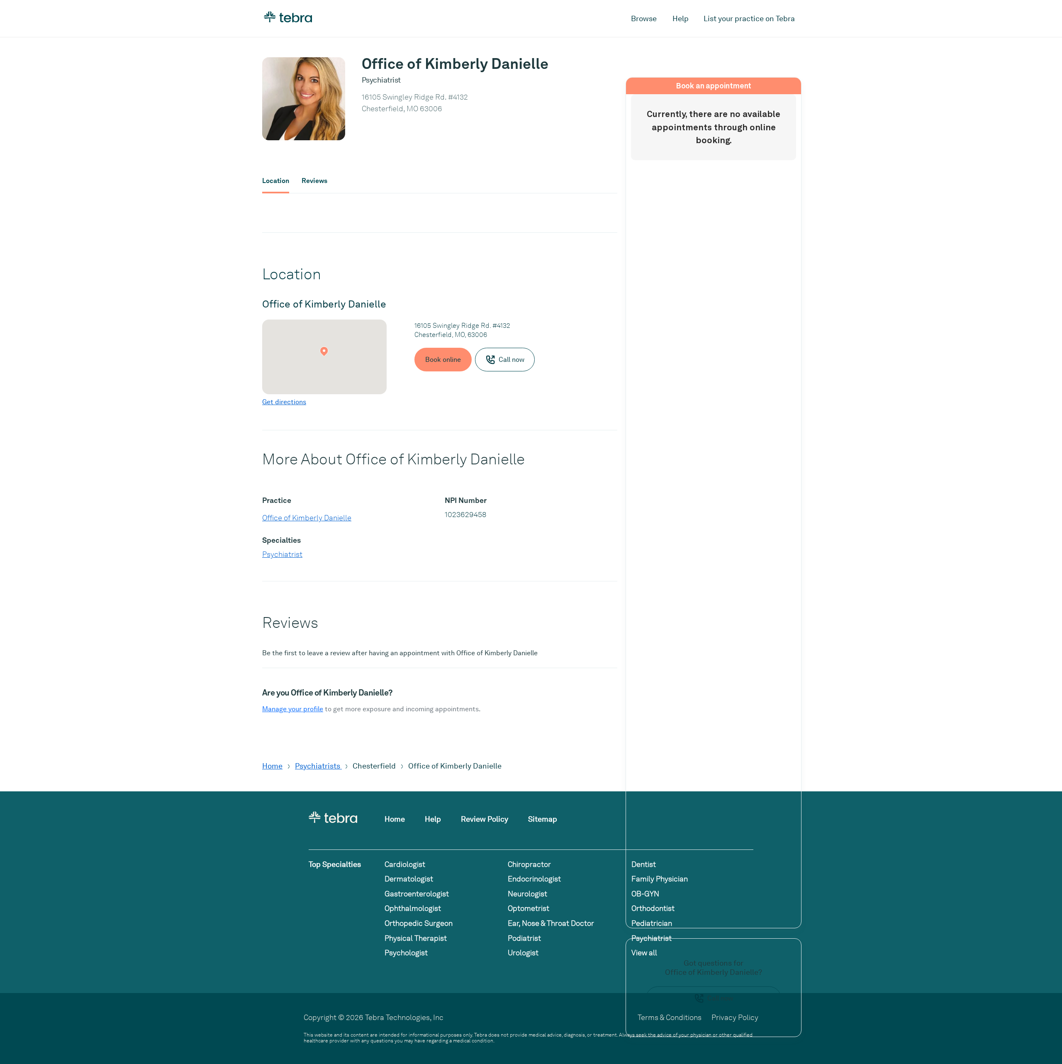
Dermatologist (409, 878)
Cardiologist (405, 864)
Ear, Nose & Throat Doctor (551, 923)
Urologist (523, 952)
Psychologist (406, 952)
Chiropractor (529, 864)
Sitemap (542, 819)
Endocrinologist (534, 878)
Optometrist (528, 908)
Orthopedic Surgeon (419, 923)
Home (272, 765)
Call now (720, 998)
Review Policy (484, 819)
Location (275, 181)
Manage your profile (292, 709)
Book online (443, 360)
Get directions (284, 402)
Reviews (314, 181)
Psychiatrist (282, 554)
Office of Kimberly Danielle (306, 517)
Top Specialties (335, 864)
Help (680, 18)
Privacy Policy (734, 1017)
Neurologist (527, 893)
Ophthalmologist (413, 908)
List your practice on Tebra (749, 18)
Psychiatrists (318, 765)
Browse (644, 18)
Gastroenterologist (417, 893)
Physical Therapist (416, 938)
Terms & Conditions (670, 1017)
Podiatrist (524, 938)
